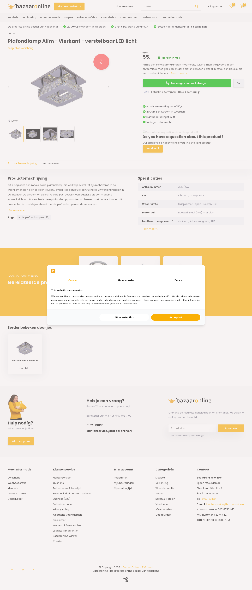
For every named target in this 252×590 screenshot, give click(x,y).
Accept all (175, 317)
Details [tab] (179, 280)
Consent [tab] (73, 280)
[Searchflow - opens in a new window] (196, 271)
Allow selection (124, 317)
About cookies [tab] (126, 280)
